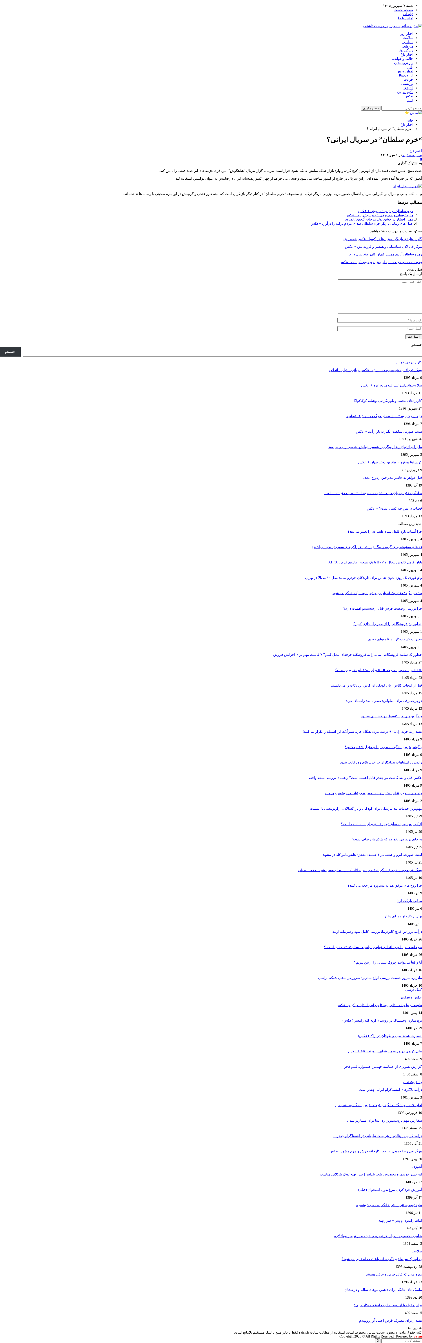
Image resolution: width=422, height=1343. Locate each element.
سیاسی (407, 42)
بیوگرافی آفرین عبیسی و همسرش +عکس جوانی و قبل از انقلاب (375, 370)
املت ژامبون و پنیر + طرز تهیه (400, 1220)
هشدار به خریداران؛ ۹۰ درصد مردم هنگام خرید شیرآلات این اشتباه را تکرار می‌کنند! (362, 731)
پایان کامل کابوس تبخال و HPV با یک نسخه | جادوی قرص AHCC (375, 562)
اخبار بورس (405, 71)
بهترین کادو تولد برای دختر (403, 916)
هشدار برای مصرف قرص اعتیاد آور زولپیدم (390, 1320)
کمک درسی (413, 989)
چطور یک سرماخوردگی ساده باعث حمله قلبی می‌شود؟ (382, 1259)
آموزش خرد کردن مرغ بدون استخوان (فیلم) (390, 1190)
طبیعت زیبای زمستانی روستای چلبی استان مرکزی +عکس (379, 1005)
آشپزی (408, 88)
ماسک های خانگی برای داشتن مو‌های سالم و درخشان (383, 1290)
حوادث (408, 79)
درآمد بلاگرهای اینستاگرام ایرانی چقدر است (390, 1090)
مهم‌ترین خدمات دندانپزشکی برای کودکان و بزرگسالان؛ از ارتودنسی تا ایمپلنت (366, 808)
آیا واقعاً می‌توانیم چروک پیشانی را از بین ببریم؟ (388, 962)
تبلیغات (408, 14)
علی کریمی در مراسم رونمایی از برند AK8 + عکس (385, 1051)
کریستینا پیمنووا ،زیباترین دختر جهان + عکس (390, 462)
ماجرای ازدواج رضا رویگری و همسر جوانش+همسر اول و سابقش (374, 447)
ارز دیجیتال (405, 75)
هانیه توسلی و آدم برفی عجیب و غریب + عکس (379, 215)
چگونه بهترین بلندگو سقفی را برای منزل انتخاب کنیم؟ (383, 747)
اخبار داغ (407, 54)
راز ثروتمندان (403, 63)
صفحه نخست (403, 10)
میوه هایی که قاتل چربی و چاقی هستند (394, 1274)
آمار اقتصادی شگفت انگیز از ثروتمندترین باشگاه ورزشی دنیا (378, 1105)
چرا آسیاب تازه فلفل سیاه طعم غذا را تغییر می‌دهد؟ (384, 531)
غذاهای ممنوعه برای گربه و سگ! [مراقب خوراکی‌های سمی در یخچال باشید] (367, 547)
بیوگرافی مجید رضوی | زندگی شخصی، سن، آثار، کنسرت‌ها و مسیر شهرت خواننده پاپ (360, 870)
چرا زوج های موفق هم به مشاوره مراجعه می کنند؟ (384, 885)
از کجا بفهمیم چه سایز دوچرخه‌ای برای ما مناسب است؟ (381, 824)
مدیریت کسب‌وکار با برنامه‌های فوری (395, 639)
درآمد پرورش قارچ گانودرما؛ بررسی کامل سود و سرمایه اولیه (377, 931)
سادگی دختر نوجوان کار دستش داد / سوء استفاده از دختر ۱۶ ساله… (373, 493)
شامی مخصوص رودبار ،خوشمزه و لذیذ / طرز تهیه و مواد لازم (378, 1236)
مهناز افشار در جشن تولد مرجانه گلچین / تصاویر (378, 219)
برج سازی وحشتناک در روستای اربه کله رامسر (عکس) (382, 1020)
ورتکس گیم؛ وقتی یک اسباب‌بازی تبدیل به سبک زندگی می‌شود (377, 593)
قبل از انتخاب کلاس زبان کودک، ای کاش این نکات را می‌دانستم (376, 685)
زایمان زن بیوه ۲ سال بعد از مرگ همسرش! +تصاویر (384, 416)
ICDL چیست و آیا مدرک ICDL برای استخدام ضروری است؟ (378, 670)
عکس (409, 96)
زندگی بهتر (405, 50)
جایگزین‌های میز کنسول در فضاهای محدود (391, 716)
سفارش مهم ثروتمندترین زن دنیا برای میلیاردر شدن (384, 1120)
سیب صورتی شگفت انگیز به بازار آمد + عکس (389, 431)
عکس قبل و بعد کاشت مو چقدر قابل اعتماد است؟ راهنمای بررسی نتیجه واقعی (364, 778)
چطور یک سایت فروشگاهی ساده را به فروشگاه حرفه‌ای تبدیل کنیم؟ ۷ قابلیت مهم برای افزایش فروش (347, 654)
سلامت (408, 38)
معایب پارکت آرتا (409, 901)
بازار (410, 67)
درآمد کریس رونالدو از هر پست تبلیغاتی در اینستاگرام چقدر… (377, 1136)
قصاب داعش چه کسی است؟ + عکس (394, 508)
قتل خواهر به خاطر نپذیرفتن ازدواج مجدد (392, 477)
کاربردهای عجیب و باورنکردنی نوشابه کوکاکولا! (388, 401)
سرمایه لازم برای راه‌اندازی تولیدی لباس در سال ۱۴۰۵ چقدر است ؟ (373, 947)
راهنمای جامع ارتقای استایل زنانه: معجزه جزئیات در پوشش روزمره (373, 793)
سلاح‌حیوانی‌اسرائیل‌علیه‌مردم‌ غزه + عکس (391, 385)
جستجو (417, 344)
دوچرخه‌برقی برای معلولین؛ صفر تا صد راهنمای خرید (384, 701)
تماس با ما (405, 18)
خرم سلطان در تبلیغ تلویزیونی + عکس (385, 211)
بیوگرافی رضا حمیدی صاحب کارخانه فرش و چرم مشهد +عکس (375, 1151)
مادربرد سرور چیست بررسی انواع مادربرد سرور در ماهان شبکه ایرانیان (370, 978)
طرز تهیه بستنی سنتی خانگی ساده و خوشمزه (389, 1205)
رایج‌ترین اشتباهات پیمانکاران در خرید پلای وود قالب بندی (381, 762)
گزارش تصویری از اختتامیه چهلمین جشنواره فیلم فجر (383, 1066)
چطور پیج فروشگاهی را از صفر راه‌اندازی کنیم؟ (387, 624)
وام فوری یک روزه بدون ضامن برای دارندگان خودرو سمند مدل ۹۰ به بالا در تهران (363, 577)
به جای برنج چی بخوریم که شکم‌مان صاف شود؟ (387, 839)
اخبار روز (406, 33)
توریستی (407, 84)
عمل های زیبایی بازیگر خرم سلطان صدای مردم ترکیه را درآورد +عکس (362, 223)
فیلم (410, 100)
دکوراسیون (405, 92)
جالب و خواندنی (402, 58)
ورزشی (407, 46)
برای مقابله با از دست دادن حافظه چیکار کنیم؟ (388, 1305)
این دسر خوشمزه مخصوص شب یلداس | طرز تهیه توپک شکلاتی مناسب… (369, 1174)
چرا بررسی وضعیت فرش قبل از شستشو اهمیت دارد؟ (382, 608)
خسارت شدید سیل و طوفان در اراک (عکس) (390, 1036)
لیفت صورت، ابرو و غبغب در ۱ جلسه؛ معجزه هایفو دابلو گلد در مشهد (372, 854)
